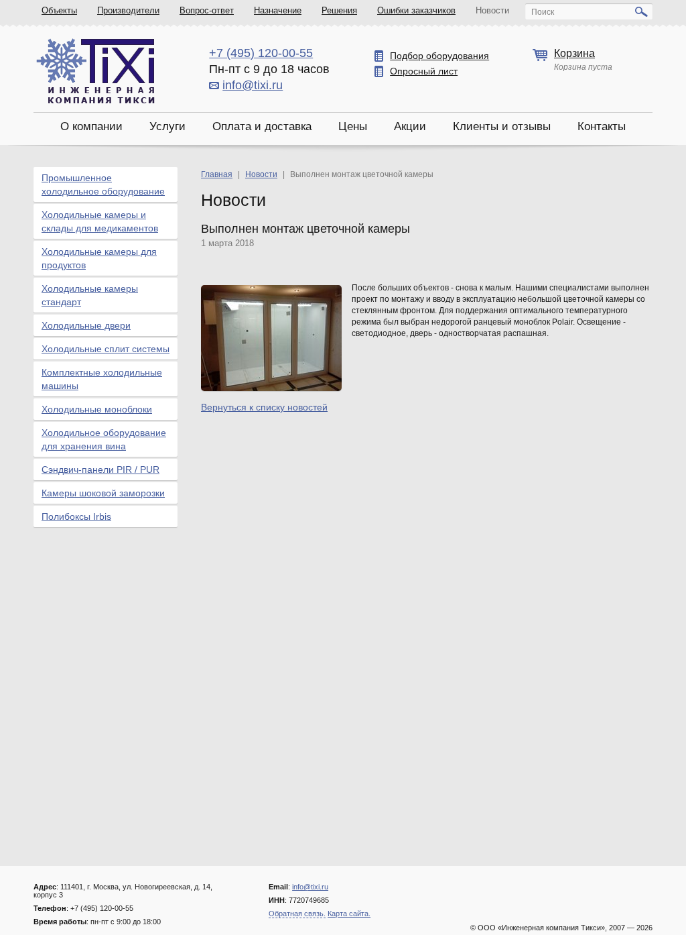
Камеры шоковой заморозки (103, 493)
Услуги (167, 126)
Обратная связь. (297, 914)
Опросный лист (424, 71)
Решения (339, 10)
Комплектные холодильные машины (102, 379)
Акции (410, 126)
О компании (91, 126)
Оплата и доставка (262, 126)
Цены (352, 126)
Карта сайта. (349, 914)
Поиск (542, 12)
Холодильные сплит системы (105, 348)
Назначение (277, 10)
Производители (128, 10)
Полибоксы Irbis (76, 516)
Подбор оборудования (439, 55)
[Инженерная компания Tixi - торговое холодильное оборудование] (95, 71)
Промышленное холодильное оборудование (103, 184)
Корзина (574, 53)
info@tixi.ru (252, 85)
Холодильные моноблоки (97, 409)
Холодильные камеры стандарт (90, 295)
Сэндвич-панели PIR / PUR (100, 469)
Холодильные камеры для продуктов (99, 258)
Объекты (59, 10)
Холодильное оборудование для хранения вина (104, 439)
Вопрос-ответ (207, 10)
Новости (492, 10)
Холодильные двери (86, 325)
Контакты (601, 126)
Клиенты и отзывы (502, 126)
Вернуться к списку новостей (264, 407)
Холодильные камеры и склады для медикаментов (100, 221)
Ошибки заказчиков (416, 10)
